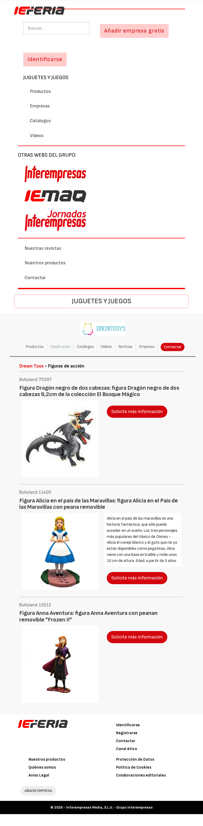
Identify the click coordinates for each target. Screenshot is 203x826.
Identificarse (128, 725)
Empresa (146, 346)
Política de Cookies (133, 767)
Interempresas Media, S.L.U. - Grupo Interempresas (109, 807)
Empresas (40, 106)
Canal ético (126, 748)
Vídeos (37, 135)
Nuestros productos (45, 263)
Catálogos (40, 121)
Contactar (35, 277)
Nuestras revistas (43, 248)
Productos (40, 91)
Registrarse (126, 733)
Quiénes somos (42, 767)
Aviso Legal (39, 775)
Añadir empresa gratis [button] (134, 30)
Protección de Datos (135, 759)
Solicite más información (137, 411)
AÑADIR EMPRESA (38, 790)
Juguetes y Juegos (45, 77)
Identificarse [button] (44, 59)
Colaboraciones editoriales (141, 775)
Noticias (125, 346)
